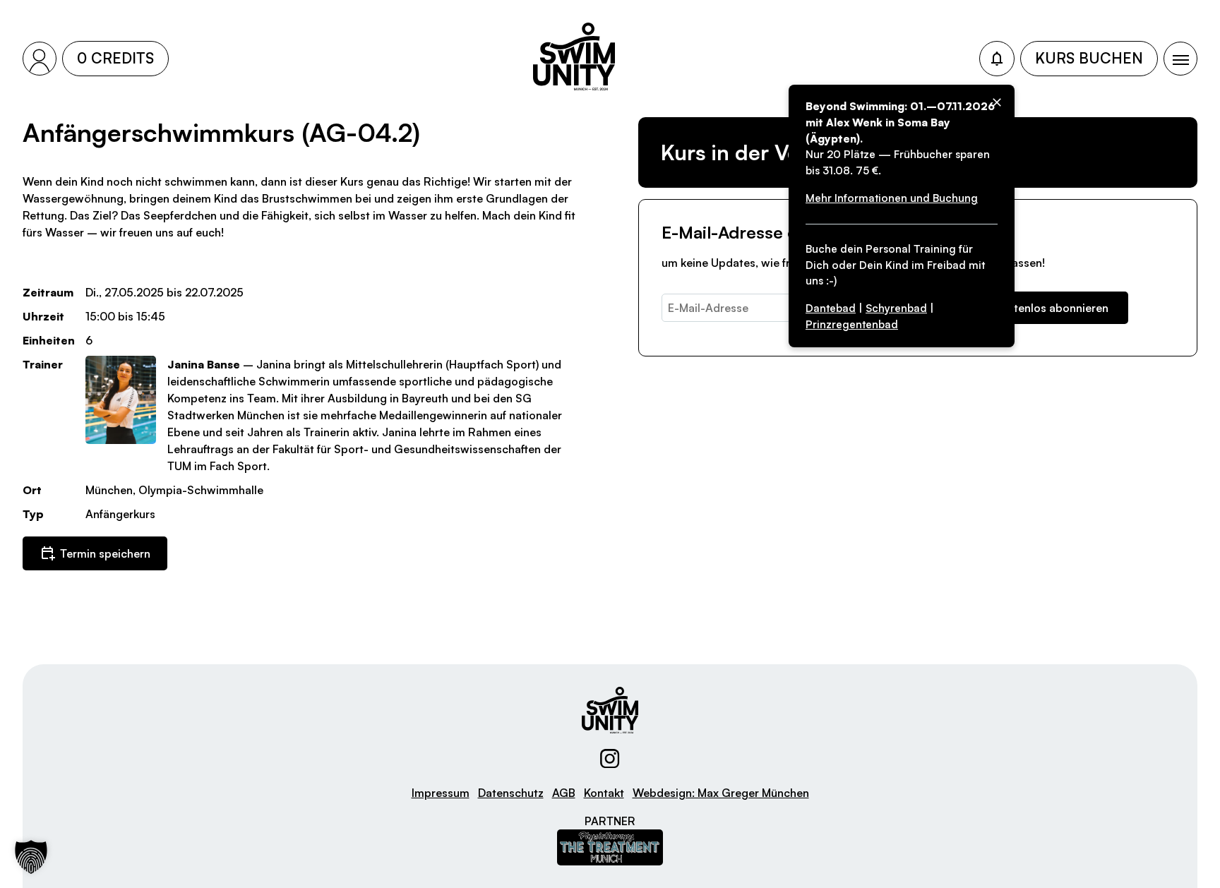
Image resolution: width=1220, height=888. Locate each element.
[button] (31, 857)
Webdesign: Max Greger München (721, 793)
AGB (563, 793)
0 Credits (115, 58)
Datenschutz (511, 793)
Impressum (441, 793)
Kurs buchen (1089, 58)
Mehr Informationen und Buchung (892, 198)
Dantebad (831, 308)
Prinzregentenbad (852, 324)
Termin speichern (105, 553)
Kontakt (604, 793)
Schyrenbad (896, 308)
